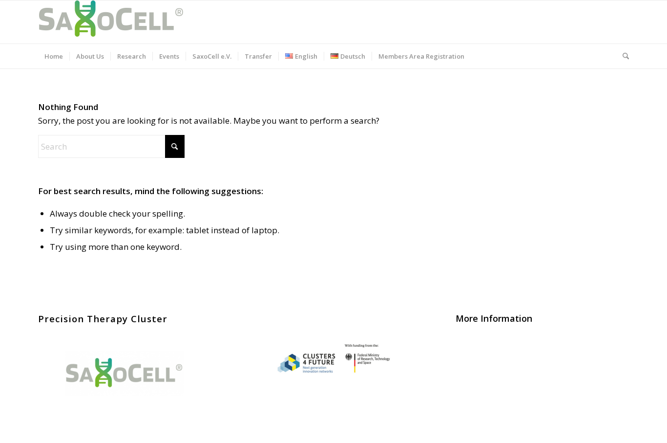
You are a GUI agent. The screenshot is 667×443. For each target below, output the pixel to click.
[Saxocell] (111, 22)
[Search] (622, 56)
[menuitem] (53, 56)
